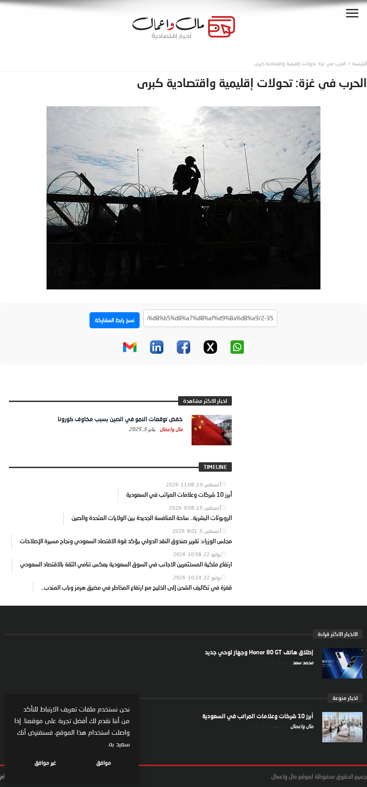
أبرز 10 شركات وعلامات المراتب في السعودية (257, 716)
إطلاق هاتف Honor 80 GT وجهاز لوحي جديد (259, 652)
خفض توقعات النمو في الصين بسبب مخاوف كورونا (120, 419)
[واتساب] (237, 347)
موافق (103, 762)
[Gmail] (130, 347)
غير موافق (45, 762)
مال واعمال (170, 429)
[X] (210, 347)
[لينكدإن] (156, 347)
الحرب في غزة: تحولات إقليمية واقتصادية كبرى (300, 63)
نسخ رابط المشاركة (114, 320)
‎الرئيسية (359, 63)
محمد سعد (302, 662)
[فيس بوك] (183, 347)
